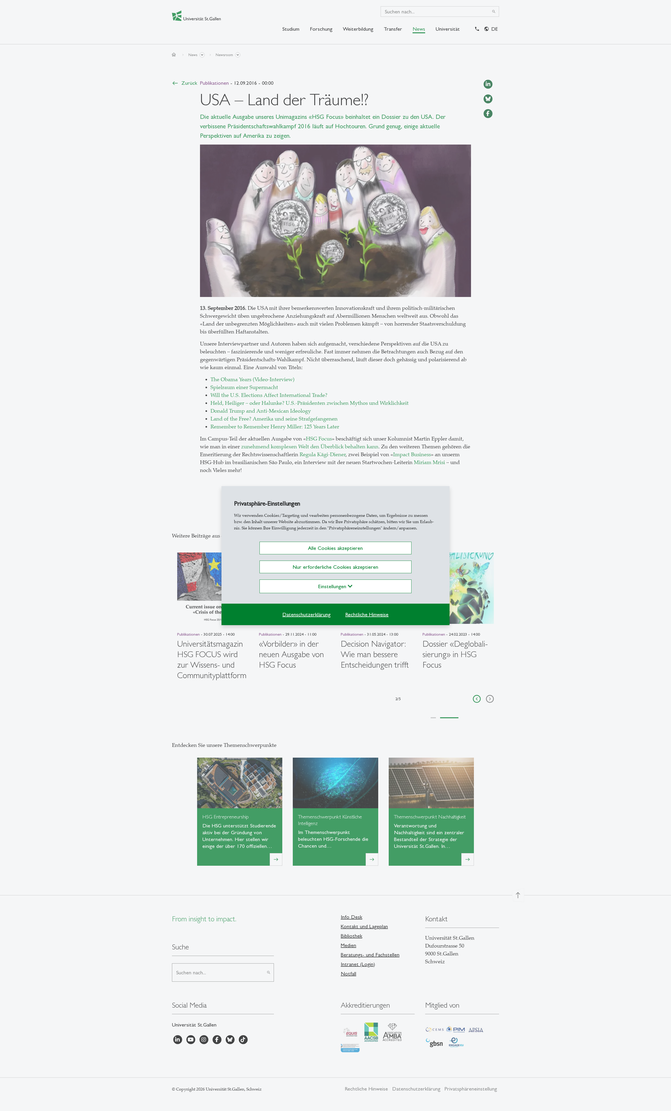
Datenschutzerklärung (306, 614)
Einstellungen (333, 586)
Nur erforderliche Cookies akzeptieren (335, 567)
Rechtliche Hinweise (366, 614)
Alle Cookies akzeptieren (335, 548)
